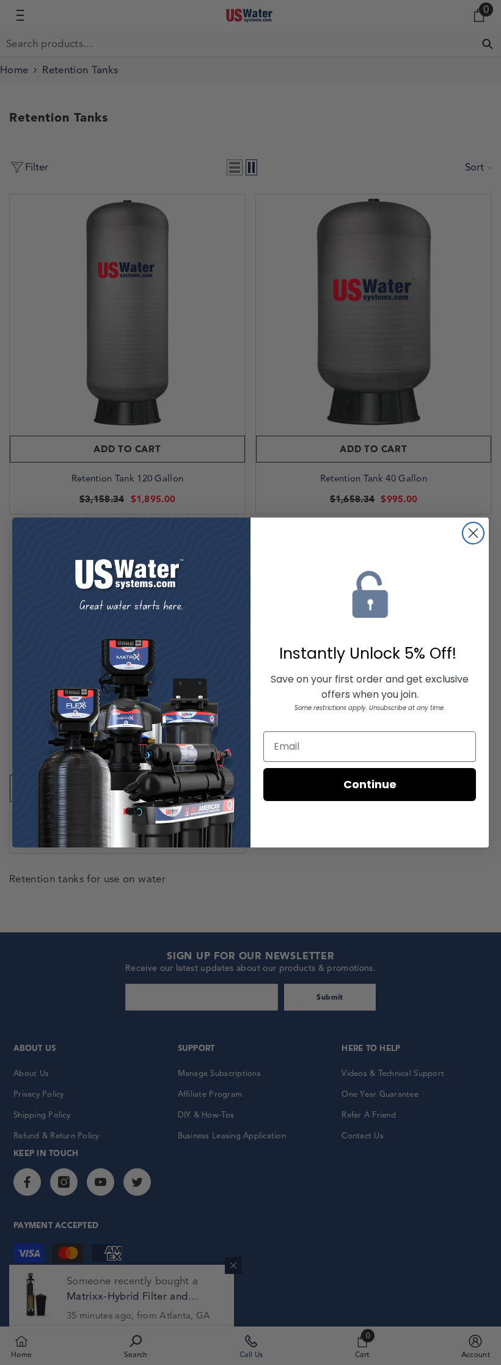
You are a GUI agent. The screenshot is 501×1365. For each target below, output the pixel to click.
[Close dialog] (473, 533)
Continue (370, 784)
